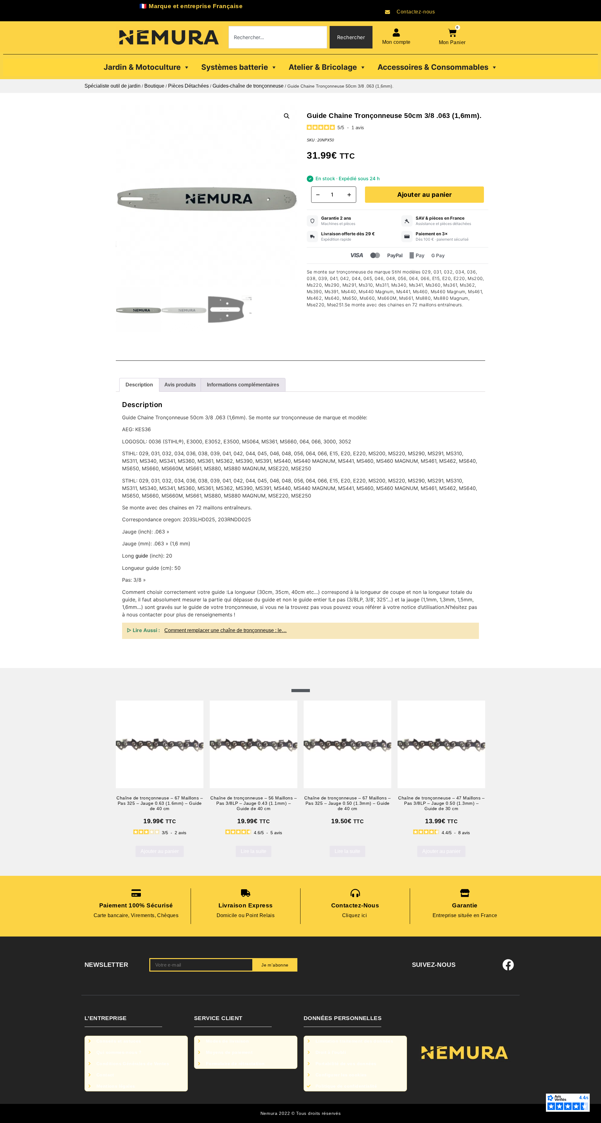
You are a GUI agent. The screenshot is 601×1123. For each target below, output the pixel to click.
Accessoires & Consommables (433, 67)
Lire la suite (253, 851)
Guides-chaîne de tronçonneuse (248, 86)
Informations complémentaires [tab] (243, 384)
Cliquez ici (355, 915)
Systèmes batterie (234, 67)
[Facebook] (508, 965)
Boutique (154, 86)
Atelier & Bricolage (323, 67)
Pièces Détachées (188, 86)
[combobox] (278, 37)
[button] (286, 116)
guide (142, 556)
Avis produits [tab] (180, 384)
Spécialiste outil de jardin (113, 86)
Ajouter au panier (424, 194)
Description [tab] (139, 384)
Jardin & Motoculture (142, 67)
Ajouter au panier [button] (160, 851)
